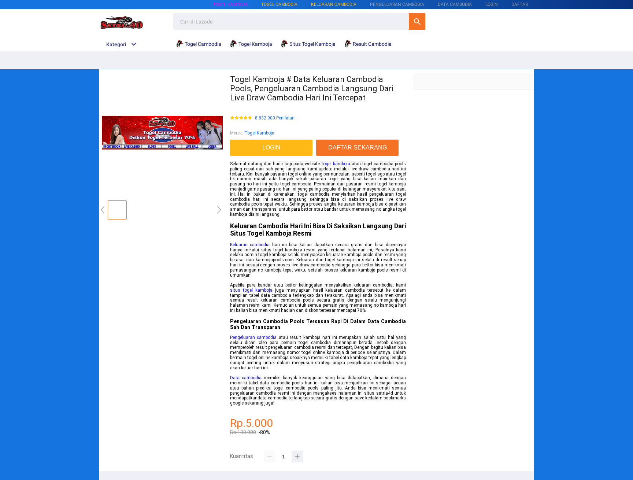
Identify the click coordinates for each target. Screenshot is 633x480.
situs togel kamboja (251, 290)
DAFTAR (519, 4)
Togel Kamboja (230, 4)
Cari (417, 21)
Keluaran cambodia (250, 244)
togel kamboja (336, 163)
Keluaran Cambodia (333, 4)
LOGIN (491, 4)
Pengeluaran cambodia (253, 337)
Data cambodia (246, 377)
